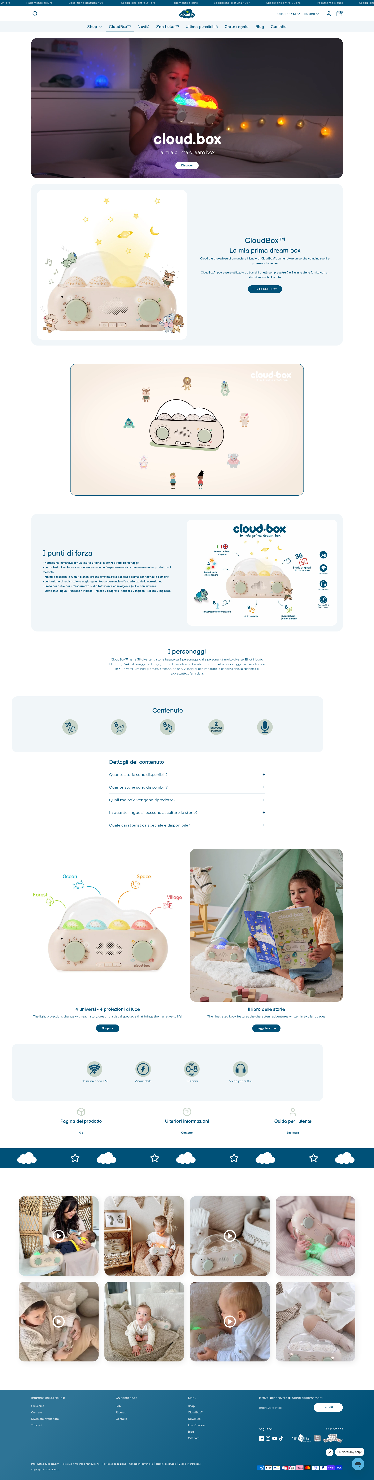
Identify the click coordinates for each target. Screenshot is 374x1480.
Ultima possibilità (202, 26)
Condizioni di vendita (141, 1463)
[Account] (329, 14)
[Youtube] (274, 1438)
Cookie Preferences (190, 1463)
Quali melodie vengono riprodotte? (142, 800)
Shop (92, 26)
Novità (144, 26)
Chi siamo (37, 1406)
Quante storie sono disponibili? (138, 774)
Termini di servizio (166, 1463)
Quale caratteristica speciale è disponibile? (149, 825)
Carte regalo (237, 26)
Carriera (36, 1412)
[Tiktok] (281, 1438)
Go (81, 1133)
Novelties (194, 1419)
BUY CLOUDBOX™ (265, 289)
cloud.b (55, 1469)
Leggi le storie (266, 1028)
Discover (187, 165)
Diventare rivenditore (45, 1419)
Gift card (193, 1438)
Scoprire (107, 1028)
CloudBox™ (120, 26)
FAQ (118, 1406)
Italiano (309, 14)
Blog (259, 26)
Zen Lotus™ (167, 26)
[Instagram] (268, 1438)
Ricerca (121, 1412)
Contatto (279, 26)
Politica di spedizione (114, 1463)
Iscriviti (328, 1407)
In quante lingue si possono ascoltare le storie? (153, 812)
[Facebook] (261, 1438)
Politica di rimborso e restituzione (81, 1463)
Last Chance (196, 1425)
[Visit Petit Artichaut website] (301, 1439)
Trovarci (36, 1425)
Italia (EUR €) (286, 14)
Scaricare (293, 1133)
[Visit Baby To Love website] (333, 1439)
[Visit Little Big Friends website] (317, 1439)
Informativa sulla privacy (45, 1463)
